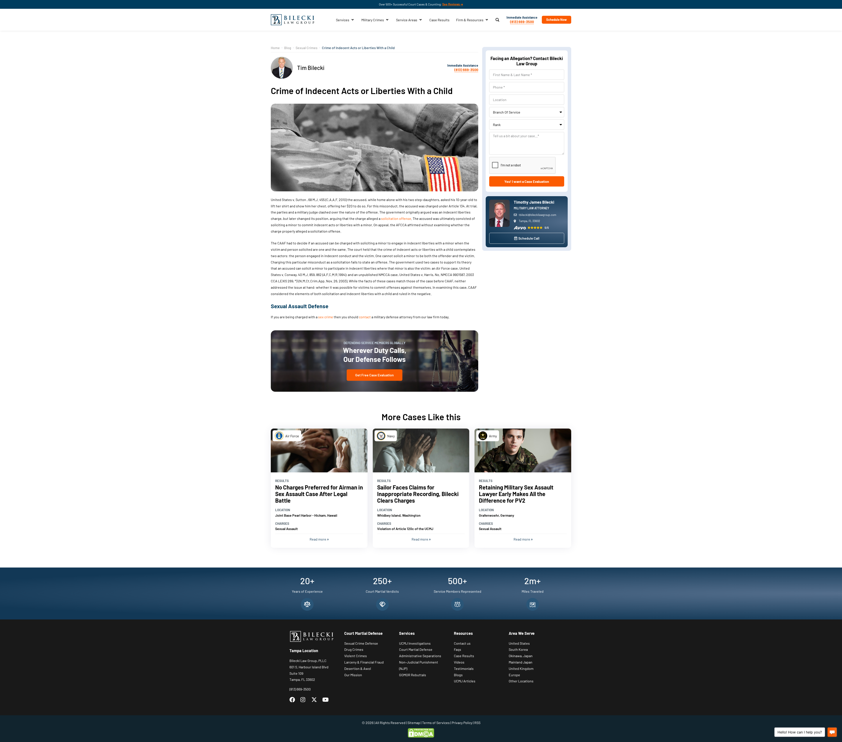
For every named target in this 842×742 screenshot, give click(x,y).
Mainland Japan (520, 662)
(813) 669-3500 (522, 22)
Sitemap (413, 723)
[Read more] (319, 450)
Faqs (457, 649)
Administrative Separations (420, 656)
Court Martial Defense (415, 649)
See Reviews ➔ (452, 4)
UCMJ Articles (464, 681)
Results (282, 481)
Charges (282, 523)
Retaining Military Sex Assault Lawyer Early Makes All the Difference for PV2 (516, 494)
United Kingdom (521, 668)
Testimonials (464, 668)
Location (282, 510)
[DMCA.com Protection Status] (421, 732)
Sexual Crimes (307, 48)
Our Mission (353, 675)
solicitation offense (396, 218)
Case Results (464, 656)
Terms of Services (436, 723)
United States (519, 643)
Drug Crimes (353, 649)
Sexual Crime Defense (361, 643)
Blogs (458, 675)
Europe (514, 675)
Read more (318, 539)
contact (365, 317)
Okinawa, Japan (521, 656)
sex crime (325, 317)
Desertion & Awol (357, 668)
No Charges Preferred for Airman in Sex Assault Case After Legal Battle (319, 494)
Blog (287, 48)
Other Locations (521, 681)
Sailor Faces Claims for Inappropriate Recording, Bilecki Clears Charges (418, 494)
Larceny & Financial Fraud (364, 662)
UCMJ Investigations (415, 643)
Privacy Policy (462, 723)
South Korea (518, 649)
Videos (459, 662)
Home (275, 48)
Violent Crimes (355, 656)
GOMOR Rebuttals (412, 675)
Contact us (462, 643)
